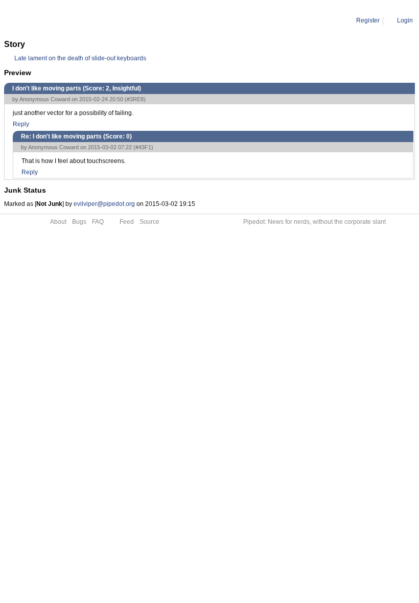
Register (368, 20)
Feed (127, 221)
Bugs (79, 221)
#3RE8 (135, 99)
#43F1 (143, 147)
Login (405, 20)
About (58, 221)
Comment (56, 20)
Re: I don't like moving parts (115, 20)
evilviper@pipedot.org (104, 203)
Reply (21, 124)
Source (149, 221)
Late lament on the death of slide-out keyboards (80, 58)
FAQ (98, 221)
